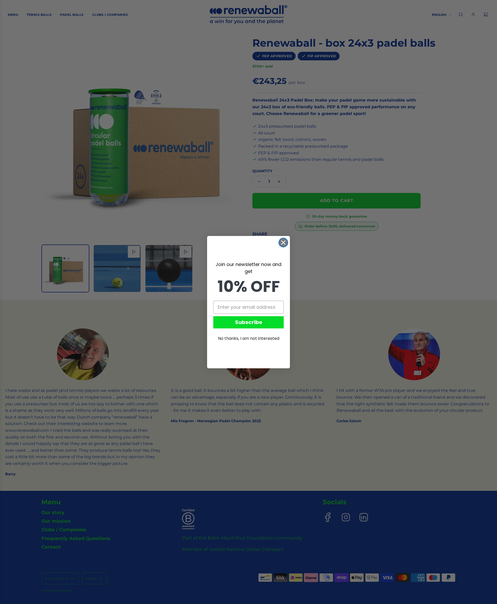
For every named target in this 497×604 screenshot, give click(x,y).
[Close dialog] (283, 242)
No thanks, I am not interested (248, 338)
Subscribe (248, 322)
